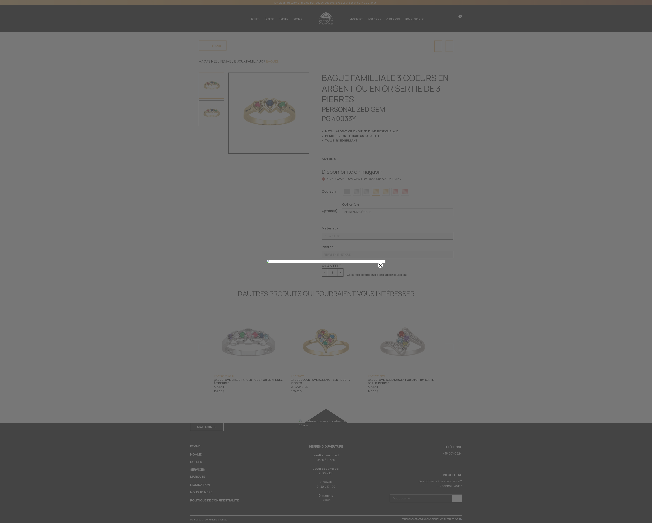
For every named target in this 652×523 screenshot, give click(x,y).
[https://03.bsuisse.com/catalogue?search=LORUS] (326, 261)
